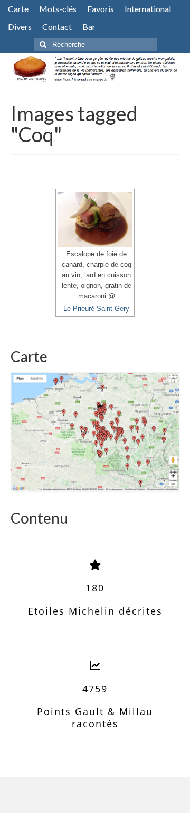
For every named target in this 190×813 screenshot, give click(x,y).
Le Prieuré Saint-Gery (96, 309)
